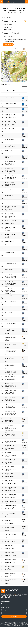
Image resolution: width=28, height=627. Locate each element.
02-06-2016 (2, 241)
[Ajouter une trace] (7, 17)
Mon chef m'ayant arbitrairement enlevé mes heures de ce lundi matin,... (10, 386)
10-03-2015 (2, 337)
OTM (25, 81)
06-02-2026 (2, 99)
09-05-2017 (2, 116)
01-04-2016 (2, 283)
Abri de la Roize (9, 134)
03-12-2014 (2, 344)
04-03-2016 (2, 308)
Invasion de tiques (9, 200)
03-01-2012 (2, 420)
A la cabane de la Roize (10, 323)
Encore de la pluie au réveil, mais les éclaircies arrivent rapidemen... (10, 164)
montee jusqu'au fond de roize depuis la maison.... (10, 575)
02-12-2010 (2, 475)
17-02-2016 (2, 319)
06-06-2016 (2, 234)
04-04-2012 (2, 372)
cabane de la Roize (9, 139)
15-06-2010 (2, 489)
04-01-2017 (2, 146)
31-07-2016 (2, 197)
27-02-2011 (2, 441)
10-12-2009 (2, 507)
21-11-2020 (2, 110)
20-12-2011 (2, 427)
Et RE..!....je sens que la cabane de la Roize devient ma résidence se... (10, 400)
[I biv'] (10, 17)
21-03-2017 (2, 135)
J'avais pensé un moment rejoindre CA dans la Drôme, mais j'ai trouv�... (10, 171)
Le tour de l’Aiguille (9, 97)
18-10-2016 (2, 170)
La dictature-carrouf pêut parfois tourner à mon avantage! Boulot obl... (10, 123)
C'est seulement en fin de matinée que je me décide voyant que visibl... (10, 284)
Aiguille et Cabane (9, 269)
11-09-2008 (2, 575)
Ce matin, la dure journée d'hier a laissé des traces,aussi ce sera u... (10, 475)
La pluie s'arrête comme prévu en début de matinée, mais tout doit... (10, 277)
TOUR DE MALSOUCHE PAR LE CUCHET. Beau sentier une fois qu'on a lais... (10, 535)
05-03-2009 (2, 554)
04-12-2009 (2, 513)
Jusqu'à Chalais (8, 307)
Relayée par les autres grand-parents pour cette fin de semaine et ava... (10, 242)
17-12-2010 (2, 461)
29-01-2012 (2, 406)
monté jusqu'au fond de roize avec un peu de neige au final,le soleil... (10, 447)
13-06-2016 (2, 222)
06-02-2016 (2, 330)
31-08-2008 (2, 580)
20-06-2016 (2, 215)
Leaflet (21, 81)
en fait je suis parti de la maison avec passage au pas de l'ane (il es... (10, 581)
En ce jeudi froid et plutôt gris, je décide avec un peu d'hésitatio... (10, 569)
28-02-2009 (2, 561)
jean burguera (18, 48)
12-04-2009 (2, 547)
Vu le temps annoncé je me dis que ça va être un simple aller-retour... (10, 496)
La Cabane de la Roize (10, 108)
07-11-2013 (2, 351)
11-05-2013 (2, 358)
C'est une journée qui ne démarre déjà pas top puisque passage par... (10, 379)
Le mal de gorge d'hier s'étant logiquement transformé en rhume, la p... (10, 514)
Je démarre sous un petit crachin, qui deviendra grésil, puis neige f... (10, 407)
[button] (14, 66)
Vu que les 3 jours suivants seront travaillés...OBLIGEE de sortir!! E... (10, 468)
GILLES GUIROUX (24, 508)
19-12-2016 (2, 152)
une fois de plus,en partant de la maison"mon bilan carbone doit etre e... (10, 521)
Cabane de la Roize (9, 295)
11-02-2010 (2, 501)
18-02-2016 (2, 314)
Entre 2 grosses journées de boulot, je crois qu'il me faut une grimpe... (10, 482)
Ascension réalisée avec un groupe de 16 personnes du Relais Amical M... (10, 345)
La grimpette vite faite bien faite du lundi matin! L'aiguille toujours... (10, 208)
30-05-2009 (2, 520)
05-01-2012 (2, 413)
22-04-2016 (2, 259)
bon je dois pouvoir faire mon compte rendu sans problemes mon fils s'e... (10, 555)
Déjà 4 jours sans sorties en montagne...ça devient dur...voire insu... (10, 428)
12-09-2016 (2, 184)
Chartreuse (11, 36)
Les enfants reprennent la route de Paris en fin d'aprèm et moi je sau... (10, 454)
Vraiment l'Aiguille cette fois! (9, 156)
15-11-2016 (2, 157)
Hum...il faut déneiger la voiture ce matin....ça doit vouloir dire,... (10, 441)
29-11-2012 (2, 365)
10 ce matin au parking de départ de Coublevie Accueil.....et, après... (10, 489)
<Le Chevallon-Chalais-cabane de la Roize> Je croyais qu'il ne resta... (10, 501)
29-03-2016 (2, 290)
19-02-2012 (2, 392)
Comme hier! (8, 258)
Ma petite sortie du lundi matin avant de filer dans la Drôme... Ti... (10, 185)
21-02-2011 (2, 447)
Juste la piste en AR (9, 128)
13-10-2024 (2, 105)
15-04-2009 (2, 534)
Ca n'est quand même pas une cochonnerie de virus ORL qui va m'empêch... (10, 331)
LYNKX (15, 594)
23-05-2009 (2, 527)
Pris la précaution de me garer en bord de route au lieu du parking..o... (10, 461)
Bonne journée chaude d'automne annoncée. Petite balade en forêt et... (10, 352)
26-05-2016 (2, 248)
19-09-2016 (2, 177)
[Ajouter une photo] (5, 17)
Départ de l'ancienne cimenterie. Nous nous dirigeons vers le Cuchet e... (10, 338)
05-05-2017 (2, 123)
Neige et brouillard (9, 252)
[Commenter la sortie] (2, 17)
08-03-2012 (2, 378)
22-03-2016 (2, 303)
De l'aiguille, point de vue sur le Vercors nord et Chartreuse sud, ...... (10, 359)
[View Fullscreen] (3, 58)
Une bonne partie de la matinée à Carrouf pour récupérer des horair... (10, 146)
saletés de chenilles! (10, 247)
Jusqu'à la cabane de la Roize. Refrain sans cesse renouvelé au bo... (10, 393)
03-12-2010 (2, 468)
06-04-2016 (2, 276)
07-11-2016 (2, 163)
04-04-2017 (2, 130)
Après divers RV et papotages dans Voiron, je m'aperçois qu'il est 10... (10, 291)
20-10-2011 (2, 434)
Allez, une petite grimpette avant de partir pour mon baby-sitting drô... (10, 215)
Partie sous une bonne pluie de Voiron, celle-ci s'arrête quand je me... (10, 372)
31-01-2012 (2, 399)
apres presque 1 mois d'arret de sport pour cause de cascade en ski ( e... (10, 562)
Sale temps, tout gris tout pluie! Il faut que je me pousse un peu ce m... (10, 414)
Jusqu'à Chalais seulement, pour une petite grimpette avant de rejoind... (10, 235)
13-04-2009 (2, 541)
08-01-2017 (2, 141)
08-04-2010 (2, 496)
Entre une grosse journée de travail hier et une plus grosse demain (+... (10, 548)
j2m (25, 350)
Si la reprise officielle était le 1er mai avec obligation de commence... (10, 228)
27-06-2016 (2, 208)
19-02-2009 (2, 568)
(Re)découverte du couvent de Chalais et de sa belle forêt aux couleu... (10, 435)
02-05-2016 (2, 254)
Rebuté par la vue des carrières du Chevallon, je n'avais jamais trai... (10, 541)
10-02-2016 (2, 325)
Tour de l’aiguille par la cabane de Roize (10, 104)
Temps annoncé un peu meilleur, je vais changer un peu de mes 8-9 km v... (10, 116)
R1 (10, 38)
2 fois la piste (8, 189)
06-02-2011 (2, 454)
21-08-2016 (2, 191)
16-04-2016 (2, 270)
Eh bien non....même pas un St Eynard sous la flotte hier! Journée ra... (10, 178)
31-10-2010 (2, 482)
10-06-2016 (2, 227)
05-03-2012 (2, 385)
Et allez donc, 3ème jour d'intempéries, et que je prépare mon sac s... (10, 366)
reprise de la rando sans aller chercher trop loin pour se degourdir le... (9, 528)
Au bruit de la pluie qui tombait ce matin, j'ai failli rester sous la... (10, 222)
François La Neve (24, 346)
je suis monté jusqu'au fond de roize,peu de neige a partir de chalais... (10, 421)
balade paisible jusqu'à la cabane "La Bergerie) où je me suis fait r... (10, 507)
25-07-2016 (2, 202)
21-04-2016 (2, 265)
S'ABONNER (14, 616)
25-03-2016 (2, 297)
